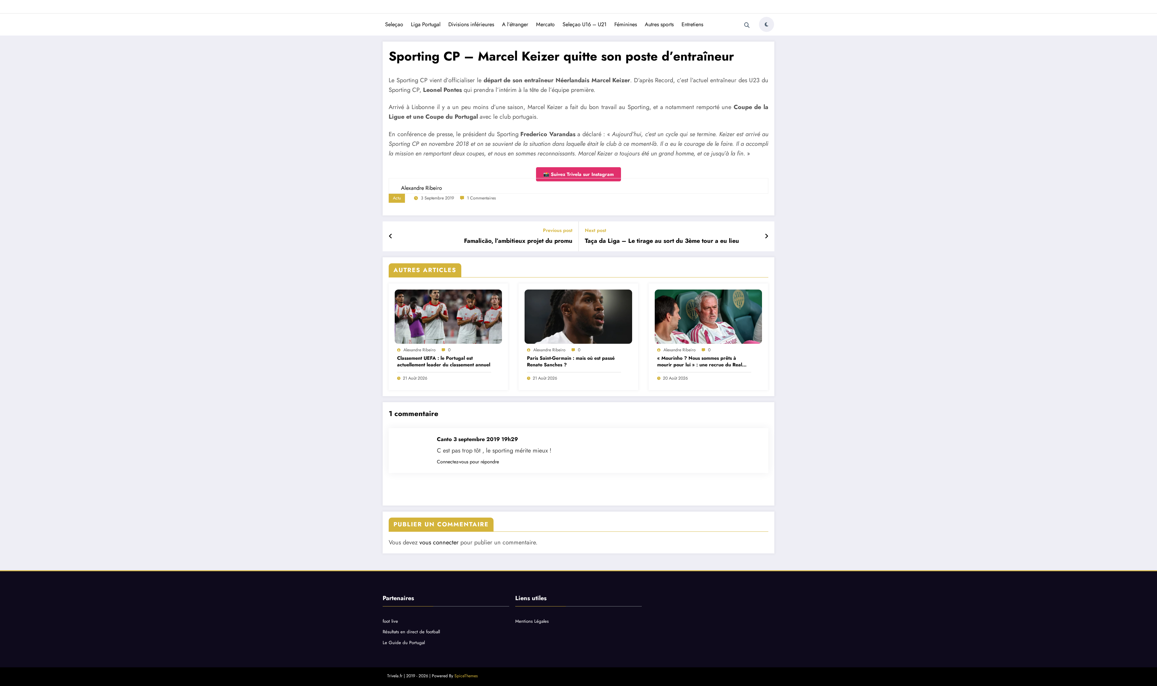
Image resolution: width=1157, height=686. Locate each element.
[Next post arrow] (766, 236)
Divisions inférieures (471, 24)
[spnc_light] (766, 24)
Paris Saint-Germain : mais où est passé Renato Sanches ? (571, 361)
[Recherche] (746, 25)
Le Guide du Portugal (404, 642)
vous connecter (439, 542)
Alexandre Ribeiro (419, 350)
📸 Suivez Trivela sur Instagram (578, 174)
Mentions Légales (532, 621)
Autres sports (659, 24)
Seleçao (394, 24)
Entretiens (692, 24)
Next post (595, 230)
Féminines (625, 24)
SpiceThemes (466, 676)
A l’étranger (515, 24)
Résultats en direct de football (411, 631)
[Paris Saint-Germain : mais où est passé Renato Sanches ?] (578, 317)
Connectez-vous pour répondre (468, 461)
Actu (397, 198)
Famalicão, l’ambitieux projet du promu (518, 241)
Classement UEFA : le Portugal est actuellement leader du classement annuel (443, 361)
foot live (390, 621)
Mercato (545, 24)
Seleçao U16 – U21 (585, 24)
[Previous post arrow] (391, 236)
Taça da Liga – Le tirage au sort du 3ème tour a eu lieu (662, 241)
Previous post (557, 230)
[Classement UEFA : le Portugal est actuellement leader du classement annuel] (448, 317)
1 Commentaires (481, 198)
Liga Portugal (426, 24)
